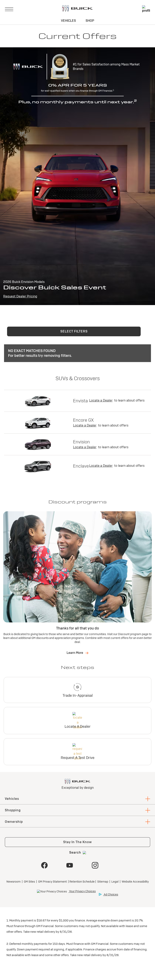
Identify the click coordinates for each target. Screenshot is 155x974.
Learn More (75, 653)
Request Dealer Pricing (20, 296)
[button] (74, 331)
